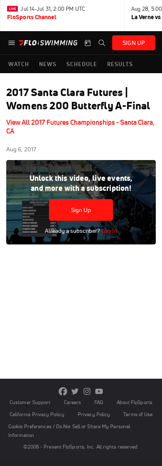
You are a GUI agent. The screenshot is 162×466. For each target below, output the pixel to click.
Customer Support (30, 402)
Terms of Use (137, 414)
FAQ (98, 402)
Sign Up (81, 210)
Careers (72, 402)
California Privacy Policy (37, 414)
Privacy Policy (94, 414)
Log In (108, 230)
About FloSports (134, 402)
